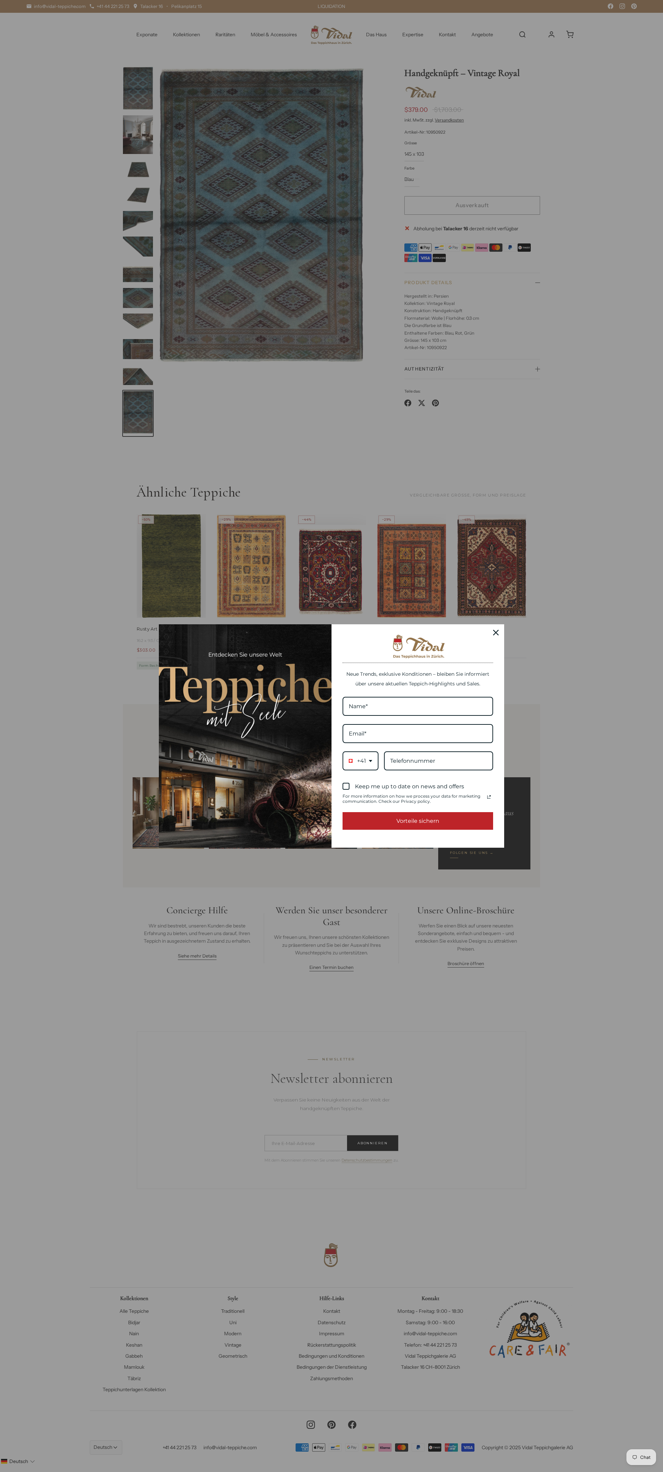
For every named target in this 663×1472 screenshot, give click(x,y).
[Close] (496, 632)
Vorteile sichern (417, 821)
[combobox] (360, 760)
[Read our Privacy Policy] (489, 797)
